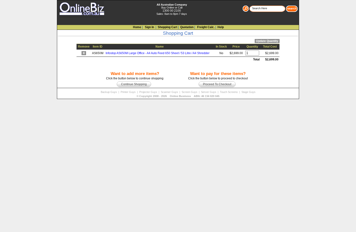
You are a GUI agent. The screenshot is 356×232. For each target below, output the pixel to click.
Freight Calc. (205, 27)
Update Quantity (267, 41)
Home (137, 27)
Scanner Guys (170, 92)
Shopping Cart (167, 27)
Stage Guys (248, 92)
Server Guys (209, 92)
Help (220, 27)
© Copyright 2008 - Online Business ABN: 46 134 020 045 (178, 96)
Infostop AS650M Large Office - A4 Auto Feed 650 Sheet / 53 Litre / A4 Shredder (157, 53)
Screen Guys (190, 92)
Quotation (186, 27)
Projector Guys (148, 92)
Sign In (149, 27)
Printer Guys (128, 92)
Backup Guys (109, 92)
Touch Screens (229, 92)
